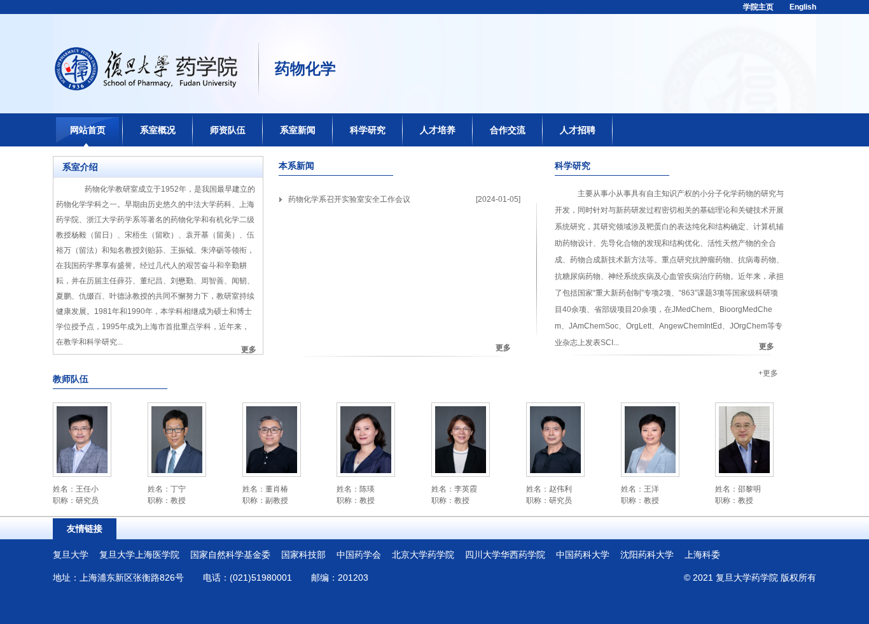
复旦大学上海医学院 (139, 555)
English (802, 7)
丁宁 (178, 489)
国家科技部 (303, 555)
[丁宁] (177, 410)
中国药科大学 (582, 555)
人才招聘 (577, 130)
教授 (178, 500)
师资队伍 (228, 130)
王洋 (651, 489)
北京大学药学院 (423, 555)
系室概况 (158, 130)
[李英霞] (460, 410)
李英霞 (465, 489)
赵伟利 (560, 489)
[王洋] (650, 410)
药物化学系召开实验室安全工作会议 (349, 199)
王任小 (87, 489)
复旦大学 (70, 555)
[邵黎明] (744, 410)
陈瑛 (367, 489)
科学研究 (368, 130)
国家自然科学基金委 (230, 555)
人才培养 (437, 130)
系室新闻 (298, 130)
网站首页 (88, 130)
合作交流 (507, 130)
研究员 (87, 500)
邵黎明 (749, 489)
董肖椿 (276, 489)
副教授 (276, 500)
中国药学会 (359, 555)
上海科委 (702, 555)
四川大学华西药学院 (505, 555)
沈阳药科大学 (647, 555)
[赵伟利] (555, 410)
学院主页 (758, 7)
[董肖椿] (271, 410)
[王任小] (82, 410)
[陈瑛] (366, 410)
